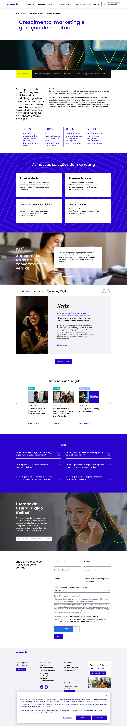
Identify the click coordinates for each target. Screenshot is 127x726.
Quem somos (45, 662)
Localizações (45, 676)
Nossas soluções (98, 673)
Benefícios (57, 74)
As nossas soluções (42, 74)
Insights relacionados (91, 74)
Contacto (25, 74)
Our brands (44, 673)
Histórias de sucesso (72, 74)
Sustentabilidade (46, 668)
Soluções (41, 4)
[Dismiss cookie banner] (106, 695)
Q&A (104, 74)
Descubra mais (63, 361)
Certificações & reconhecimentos (47, 680)
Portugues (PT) (113, 4)
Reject (99, 718)
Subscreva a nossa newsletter (70, 687)
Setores (51, 4)
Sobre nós (30, 4)
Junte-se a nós (80, 4)
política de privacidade (76, 621)
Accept (83, 718)
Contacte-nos (94, 4)
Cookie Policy (45, 707)
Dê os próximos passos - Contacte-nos (34, 539)
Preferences (68, 718)
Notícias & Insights (64, 4)
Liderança (43, 665)
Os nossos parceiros (47, 670)
